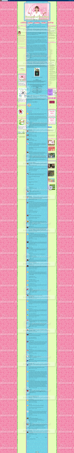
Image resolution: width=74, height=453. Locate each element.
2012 (49, 46)
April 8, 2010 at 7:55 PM (32, 306)
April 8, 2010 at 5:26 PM (32, 277)
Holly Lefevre (30, 328)
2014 (49, 44)
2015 (49, 43)
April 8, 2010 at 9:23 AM (33, 188)
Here (33, 51)
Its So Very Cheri (31, 340)
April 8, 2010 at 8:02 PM (32, 311)
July (50, 55)
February (51, 82)
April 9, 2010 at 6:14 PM (32, 353)
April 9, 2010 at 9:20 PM (32, 357)
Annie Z (30, 410)
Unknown (30, 308)
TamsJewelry (30, 430)
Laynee (29, 112)
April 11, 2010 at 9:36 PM (33, 408)
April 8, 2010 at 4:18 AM (33, 136)
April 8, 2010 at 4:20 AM (33, 140)
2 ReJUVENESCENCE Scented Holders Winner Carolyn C (51, 38)
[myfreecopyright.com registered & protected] (52, 130)
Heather (30, 318)
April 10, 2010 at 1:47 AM (33, 368)
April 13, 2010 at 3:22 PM (33, 421)
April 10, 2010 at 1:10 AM (33, 361)
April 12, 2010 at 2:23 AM (33, 415)
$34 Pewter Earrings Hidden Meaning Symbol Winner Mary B (52, 35)
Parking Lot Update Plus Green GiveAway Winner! (52, 71)
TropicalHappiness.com (31, 279)
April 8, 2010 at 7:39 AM (33, 160)
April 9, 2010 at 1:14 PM (32, 347)
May (50, 57)
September (51, 53)
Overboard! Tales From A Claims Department (52, 68)
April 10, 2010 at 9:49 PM (33, 402)
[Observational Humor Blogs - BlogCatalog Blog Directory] (52, 135)
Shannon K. (30, 129)
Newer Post (28, 437)
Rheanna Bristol (31, 359)
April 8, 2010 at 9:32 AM (33, 194)
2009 (49, 85)
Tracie (29, 196)
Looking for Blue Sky (31, 370)
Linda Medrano (30, 258)
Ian (29, 172)
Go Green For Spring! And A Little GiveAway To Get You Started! (36, 27)
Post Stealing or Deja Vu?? (52, 80)
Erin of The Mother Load (40, 81)
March (50, 81)
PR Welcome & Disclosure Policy (22, 28)
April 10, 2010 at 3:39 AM (33, 387)
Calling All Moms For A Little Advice (52, 70)
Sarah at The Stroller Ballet (32, 313)
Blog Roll (19, 27)
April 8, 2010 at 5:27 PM (32, 281)
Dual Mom (30, 142)
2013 (49, 45)
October (50, 52)
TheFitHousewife (31, 264)
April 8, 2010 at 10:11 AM (33, 199)
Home (18, 26)
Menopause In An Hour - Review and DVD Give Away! (52, 60)
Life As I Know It (31, 226)
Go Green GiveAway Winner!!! (51, 63)
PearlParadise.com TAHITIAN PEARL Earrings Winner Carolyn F (51, 31)
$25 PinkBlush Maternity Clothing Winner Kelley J (52, 33)
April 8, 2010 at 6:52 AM (33, 149)
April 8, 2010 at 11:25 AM (33, 218)
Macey (29, 246)
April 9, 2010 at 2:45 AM (33, 331)
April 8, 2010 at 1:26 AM (33, 127)
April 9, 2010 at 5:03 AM (33, 338)
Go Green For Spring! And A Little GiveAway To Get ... (52, 77)
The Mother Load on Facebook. (39, 86)
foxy (29, 214)
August (50, 54)
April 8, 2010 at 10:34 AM (33, 212)
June (50, 56)
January (50, 83)
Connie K (30, 240)
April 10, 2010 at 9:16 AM (33, 397)
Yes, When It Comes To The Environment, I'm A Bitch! (52, 75)
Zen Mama (30, 220)
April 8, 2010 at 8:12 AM (33, 165)
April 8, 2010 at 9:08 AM (33, 170)
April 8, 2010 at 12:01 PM (33, 224)
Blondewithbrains (31, 201)
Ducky (29, 389)
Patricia (30, 404)
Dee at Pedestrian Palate (31, 162)
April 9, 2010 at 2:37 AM (33, 326)
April (50, 58)
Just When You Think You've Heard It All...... (52, 73)
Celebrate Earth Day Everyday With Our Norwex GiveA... (51, 65)
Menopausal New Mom (22, 35)
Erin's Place (36, 99)
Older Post (46, 437)
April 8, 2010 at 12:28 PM (33, 231)
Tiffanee (30, 138)
